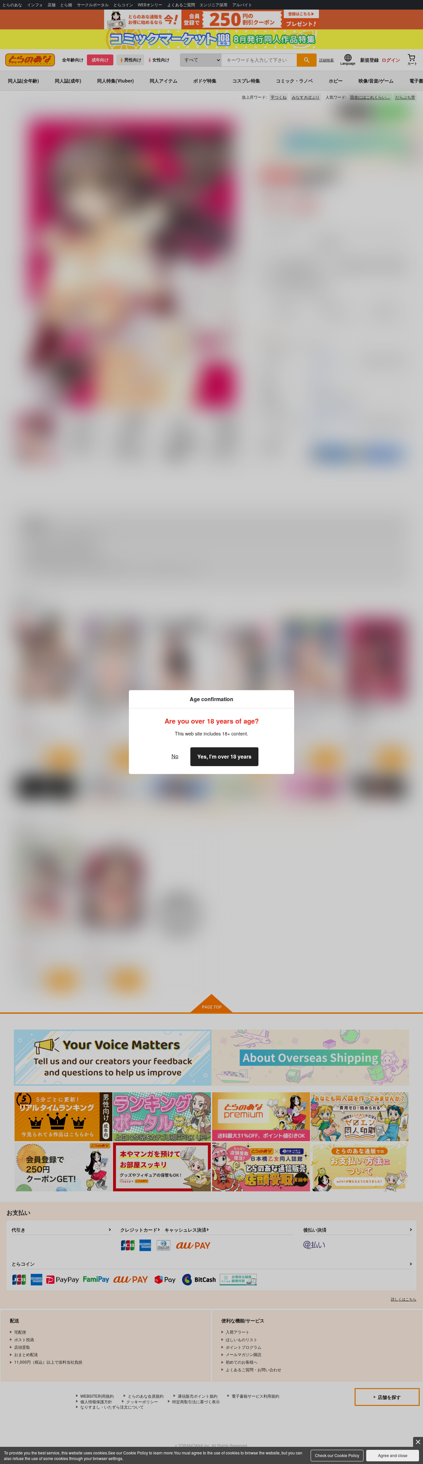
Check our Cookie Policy (337, 1455)
